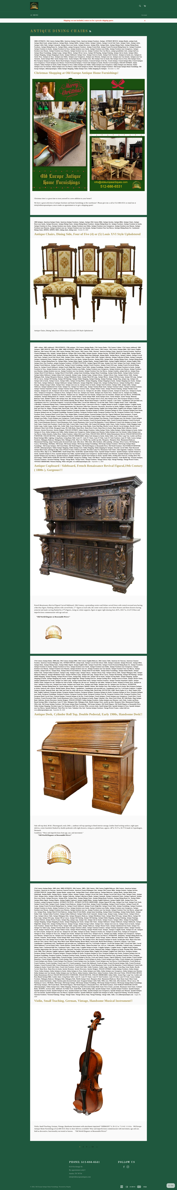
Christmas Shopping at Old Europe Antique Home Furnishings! (76, 72)
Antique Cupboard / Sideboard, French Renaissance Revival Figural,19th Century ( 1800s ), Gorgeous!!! (72, 601)
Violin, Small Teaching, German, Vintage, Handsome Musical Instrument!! (83, 1000)
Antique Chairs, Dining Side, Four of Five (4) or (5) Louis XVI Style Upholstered (87, 234)
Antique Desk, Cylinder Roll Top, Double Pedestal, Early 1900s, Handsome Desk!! (88, 714)
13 (93, 1147)
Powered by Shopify (65, 1187)
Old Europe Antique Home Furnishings (46, 1187)
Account (144, 15)
